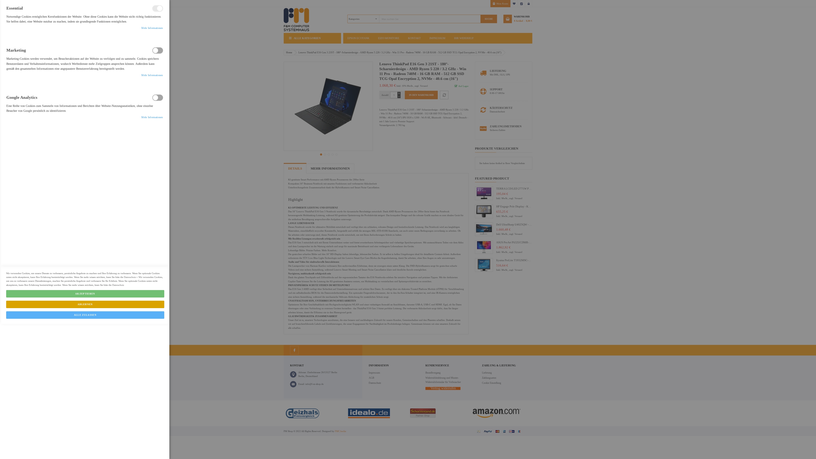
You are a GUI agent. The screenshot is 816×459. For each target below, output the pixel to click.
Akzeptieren (85, 293)
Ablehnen (85, 304)
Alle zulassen (85, 315)
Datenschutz (130, 277)
